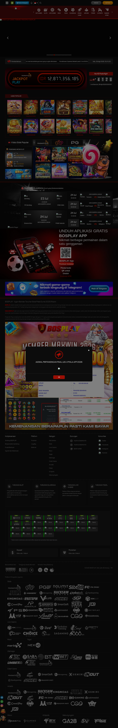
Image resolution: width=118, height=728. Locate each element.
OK (59, 377)
